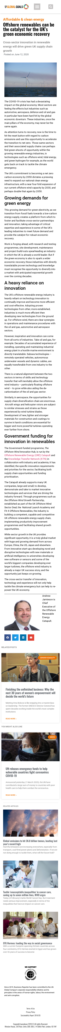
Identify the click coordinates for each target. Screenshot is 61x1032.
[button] (37, 7)
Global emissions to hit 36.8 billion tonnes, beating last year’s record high (30, 842)
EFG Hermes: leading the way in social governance (27, 943)
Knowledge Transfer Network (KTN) (27, 458)
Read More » (11, 719)
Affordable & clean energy (23, 19)
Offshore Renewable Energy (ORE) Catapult (27, 455)
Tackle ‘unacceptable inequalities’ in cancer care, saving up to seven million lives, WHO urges (27, 893)
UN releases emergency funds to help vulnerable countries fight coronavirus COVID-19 (27, 772)
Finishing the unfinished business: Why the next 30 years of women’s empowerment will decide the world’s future (30, 692)
